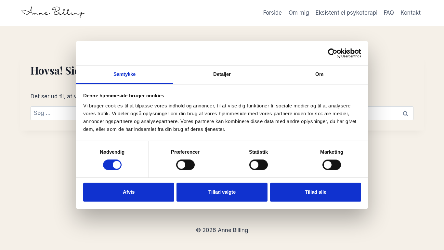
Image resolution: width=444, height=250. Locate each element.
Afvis (129, 192)
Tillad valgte (222, 192)
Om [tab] (319, 74)
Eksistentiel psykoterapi (346, 12)
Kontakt (411, 12)
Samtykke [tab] (124, 74)
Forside (272, 12)
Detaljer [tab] (222, 74)
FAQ (389, 12)
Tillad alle (315, 192)
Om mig (299, 12)
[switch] (185, 165)
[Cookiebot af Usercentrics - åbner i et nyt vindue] (332, 53)
